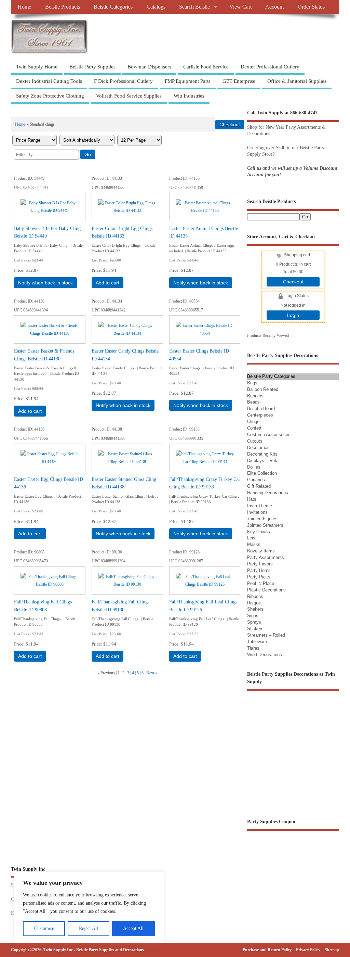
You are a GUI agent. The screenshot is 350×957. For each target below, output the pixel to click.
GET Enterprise (239, 81)
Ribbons (255, 596)
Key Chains (258, 531)
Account (274, 7)
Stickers (255, 628)
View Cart (240, 7)
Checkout (293, 281)
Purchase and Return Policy (267, 949)
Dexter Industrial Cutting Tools (49, 81)
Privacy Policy (308, 949)
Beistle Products (62, 7)
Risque (254, 602)
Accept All (133, 928)
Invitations (257, 512)
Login (293, 315)
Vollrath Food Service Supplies (129, 96)
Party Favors (260, 563)
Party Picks (258, 576)
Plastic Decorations (266, 589)
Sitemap (332, 949)
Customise (44, 928)
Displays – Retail (264, 460)
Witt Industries (189, 96)
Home (24, 7)
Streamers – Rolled (266, 635)
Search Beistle (194, 7)
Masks (253, 544)
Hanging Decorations (267, 492)
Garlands (256, 479)
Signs (252, 615)
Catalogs (156, 7)
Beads (253, 402)
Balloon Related (262, 389)
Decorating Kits (262, 454)
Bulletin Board (261, 408)
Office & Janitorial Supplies (296, 81)
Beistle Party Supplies (92, 66)
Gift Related (259, 486)
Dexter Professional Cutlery (270, 66)
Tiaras (253, 648)
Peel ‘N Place (260, 583)
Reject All (88, 928)
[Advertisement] (91, 110)
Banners (255, 395)
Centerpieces (260, 415)
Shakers (255, 609)
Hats (251, 499)
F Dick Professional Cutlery (123, 81)
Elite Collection (262, 473)
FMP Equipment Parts (188, 81)
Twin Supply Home (36, 66)
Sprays (254, 622)
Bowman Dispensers (149, 66)
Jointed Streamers (265, 525)
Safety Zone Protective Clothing (50, 96)
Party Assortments (265, 557)
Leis (251, 537)
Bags (252, 382)
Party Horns (259, 570)
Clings (253, 421)
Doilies (253, 467)
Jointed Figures (262, 518)
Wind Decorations (264, 654)
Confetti (254, 428)
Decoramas (258, 447)
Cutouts (254, 441)
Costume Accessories (269, 434)
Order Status (311, 7)
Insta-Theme (259, 505)
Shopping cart (297, 255)
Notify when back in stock (45, 282)
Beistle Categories (113, 7)
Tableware (257, 641)
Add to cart (107, 282)
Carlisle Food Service (206, 66)
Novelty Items (261, 550)
